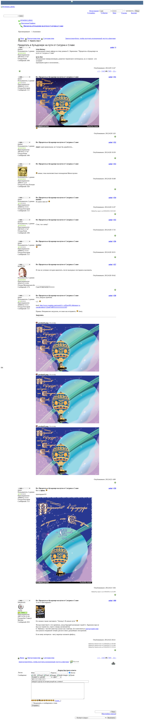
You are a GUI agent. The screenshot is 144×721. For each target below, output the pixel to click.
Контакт (134, 13)
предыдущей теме (92, 629)
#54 (115, 197)
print (112, 47)
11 (114, 71)
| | (112, 11)
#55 (115, 220)
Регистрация (93, 11)
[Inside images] (62, 675)
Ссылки (124, 13)
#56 (115, 241)
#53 (115, 164)
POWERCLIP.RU (26, 20)
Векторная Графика (28, 23)
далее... (57, 701)
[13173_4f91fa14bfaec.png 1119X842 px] (67, 371)
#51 (115, 77)
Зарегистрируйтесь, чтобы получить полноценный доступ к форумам (90, 38)
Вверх (22, 658)
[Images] (53, 675)
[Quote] (71, 675)
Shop (114, 13)
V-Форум (104, 13)
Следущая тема (48, 38)
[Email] (40, 675)
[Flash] (46, 675)
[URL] (33, 675)
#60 (115, 600)
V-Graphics (91, 13)
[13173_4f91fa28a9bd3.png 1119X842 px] (67, 423)
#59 (115, 488)
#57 (115, 264)
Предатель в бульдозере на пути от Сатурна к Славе (43, 26)
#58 (115, 295)
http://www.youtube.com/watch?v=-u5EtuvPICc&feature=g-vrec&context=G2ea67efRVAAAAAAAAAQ (58, 306)
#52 (115, 142)
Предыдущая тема (33, 38)
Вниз (22, 38)
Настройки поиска (109, 714)
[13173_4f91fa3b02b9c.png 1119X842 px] (67, 474)
